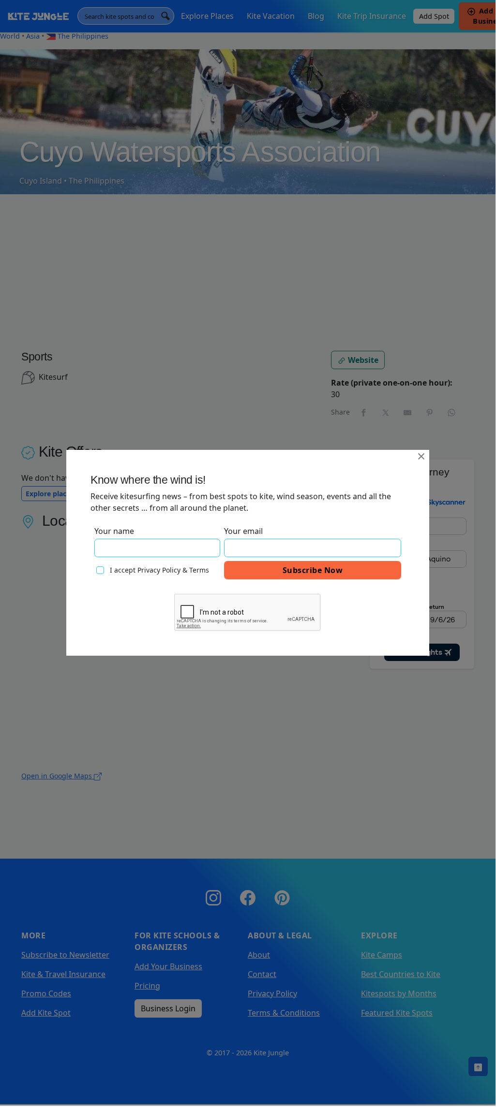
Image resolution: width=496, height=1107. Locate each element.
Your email (243, 531)
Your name (114, 531)
